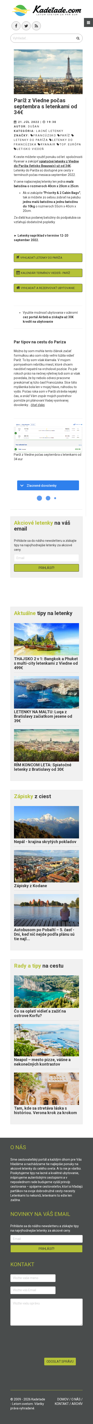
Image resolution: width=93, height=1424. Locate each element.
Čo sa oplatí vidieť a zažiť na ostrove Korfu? (40, 1013)
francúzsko (44, 135)
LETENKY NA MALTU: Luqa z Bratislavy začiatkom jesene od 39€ (43, 716)
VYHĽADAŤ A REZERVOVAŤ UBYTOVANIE (48, 288)
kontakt (62, 1404)
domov (63, 1399)
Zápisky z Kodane (30, 885)
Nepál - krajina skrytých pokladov (45, 841)
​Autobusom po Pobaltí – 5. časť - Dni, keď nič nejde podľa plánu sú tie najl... (44, 934)
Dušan (34, 126)
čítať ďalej (38, 405)
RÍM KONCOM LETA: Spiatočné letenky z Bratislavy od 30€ (42, 767)
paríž (65, 135)
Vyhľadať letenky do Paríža (41, 257)
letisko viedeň (30, 149)
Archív (77, 1404)
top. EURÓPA (70, 144)
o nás (76, 1399)
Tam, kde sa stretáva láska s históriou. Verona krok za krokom (45, 1110)
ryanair (48, 144)
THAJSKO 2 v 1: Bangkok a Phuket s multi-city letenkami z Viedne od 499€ (46, 663)
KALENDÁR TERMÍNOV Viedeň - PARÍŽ (45, 273)
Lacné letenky (49, 131)
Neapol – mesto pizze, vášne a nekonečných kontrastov (42, 1061)
